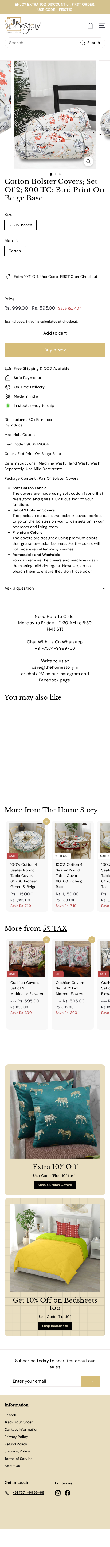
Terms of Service (19, 1458)
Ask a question (19, 588)
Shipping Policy (17, 1451)
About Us (12, 1466)
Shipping (33, 321)
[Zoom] (88, 161)
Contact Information (21, 1429)
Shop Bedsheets (55, 1326)
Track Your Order (19, 1422)
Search (10, 1415)
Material (13, 240)
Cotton (15, 250)
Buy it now (55, 350)
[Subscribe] (90, 1381)
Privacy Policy (16, 1436)
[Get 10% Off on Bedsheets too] (55, 1248)
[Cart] (90, 26)
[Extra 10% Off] (55, 1114)
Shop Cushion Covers (55, 1185)
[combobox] (55, 42)
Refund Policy (16, 1444)
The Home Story (70, 810)
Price (10, 299)
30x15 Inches (20, 224)
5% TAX (55, 928)
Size (9, 214)
